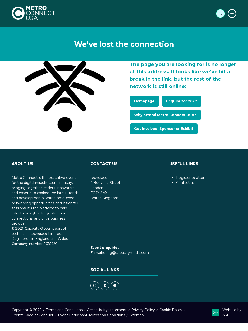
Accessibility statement (107, 310)
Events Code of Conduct (32, 315)
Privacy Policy (143, 310)
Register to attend (192, 177)
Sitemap (137, 315)
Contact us (185, 183)
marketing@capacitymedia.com (121, 253)
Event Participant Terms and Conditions (91, 315)
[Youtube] (115, 285)
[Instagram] (94, 285)
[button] (220, 13)
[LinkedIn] (105, 285)
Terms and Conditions (64, 310)
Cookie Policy (170, 310)
